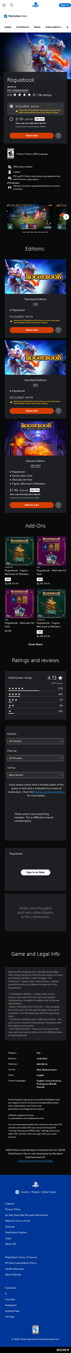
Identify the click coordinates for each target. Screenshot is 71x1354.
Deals (37, 27)
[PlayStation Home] (35, 5)
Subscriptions (53, 27)
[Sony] (63, 1352)
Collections (22, 27)
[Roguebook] (29, 217)
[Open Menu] (4, 5)
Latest (7, 27)
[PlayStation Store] (16, 16)
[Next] (66, 217)
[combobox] (35, 741)
